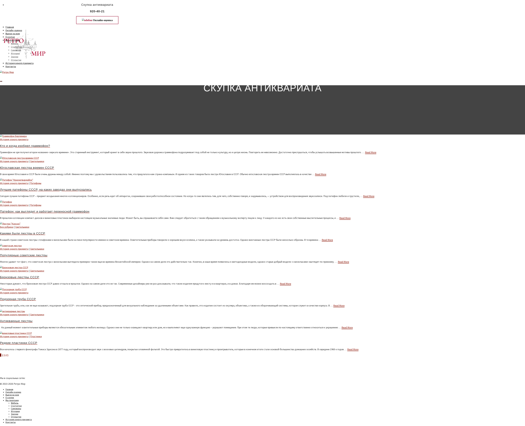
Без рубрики (6, 227)
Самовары (16, 50)
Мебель (14, 43)
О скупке (10, 36)
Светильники (37, 161)
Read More (370, 152)
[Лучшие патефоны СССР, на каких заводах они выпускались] (262, 180)
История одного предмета (19, 63)
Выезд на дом (12, 33)
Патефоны (35, 183)
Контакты (10, 66)
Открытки (16, 60)
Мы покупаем (12, 40)
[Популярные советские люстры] (262, 245)
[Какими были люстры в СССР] (262, 223)
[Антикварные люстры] (262, 311)
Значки (14, 56)
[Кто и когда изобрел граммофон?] (262, 136)
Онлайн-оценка (13, 30)
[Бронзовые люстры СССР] (262, 267)
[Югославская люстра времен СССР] (262, 158)
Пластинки (36, 336)
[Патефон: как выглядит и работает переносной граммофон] (262, 201)
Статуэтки (16, 46)
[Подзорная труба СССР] (262, 289)
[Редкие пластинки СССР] (262, 333)
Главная (9, 27)
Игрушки (15, 53)
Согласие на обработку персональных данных (24, 372)
